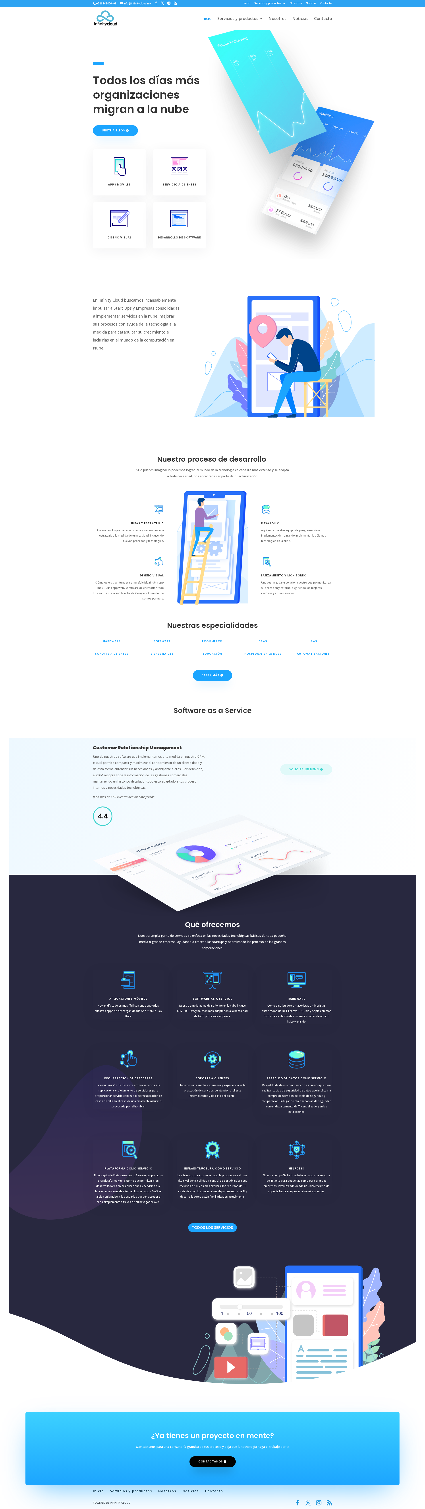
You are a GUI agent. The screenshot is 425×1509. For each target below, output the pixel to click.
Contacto (326, 3)
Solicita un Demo (304, 769)
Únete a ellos (113, 130)
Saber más (210, 675)
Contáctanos (210, 1461)
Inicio (247, 3)
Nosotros (296, 3)
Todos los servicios (212, 1227)
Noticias (311, 3)
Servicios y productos (267, 3)
